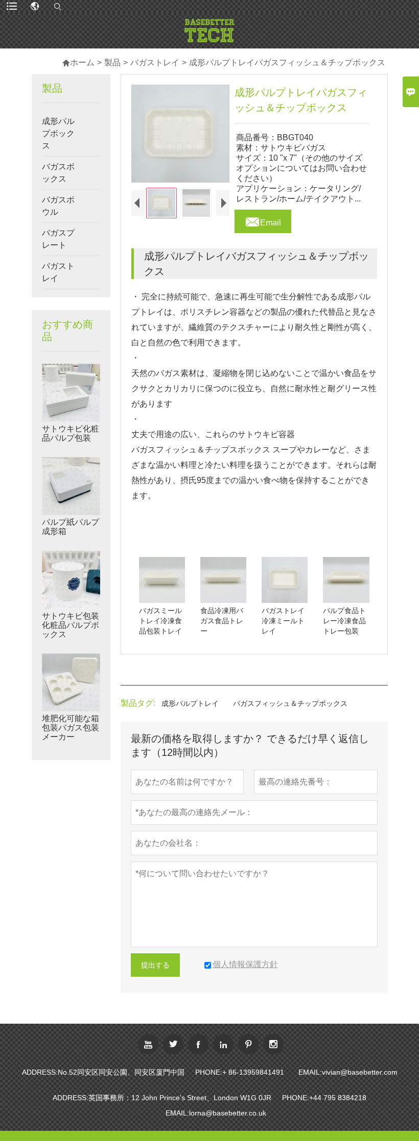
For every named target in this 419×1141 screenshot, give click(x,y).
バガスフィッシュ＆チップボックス (290, 703)
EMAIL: (310, 1072)
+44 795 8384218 (337, 1098)
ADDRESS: (40, 1072)
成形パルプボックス (58, 133)
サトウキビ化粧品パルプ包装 (70, 433)
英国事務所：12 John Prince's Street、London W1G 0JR (179, 1098)
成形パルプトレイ (190, 703)
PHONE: (208, 1072)
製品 (112, 62)
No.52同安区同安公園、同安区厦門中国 (121, 1072)
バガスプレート (58, 239)
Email (263, 219)
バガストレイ (154, 62)
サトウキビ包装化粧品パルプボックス (70, 625)
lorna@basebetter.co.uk (227, 1113)
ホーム (78, 62)
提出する (155, 965)
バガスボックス (58, 172)
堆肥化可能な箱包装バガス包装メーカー (70, 727)
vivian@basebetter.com (360, 1072)
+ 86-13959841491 (253, 1072)
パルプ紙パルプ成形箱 (70, 527)
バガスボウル (58, 205)
